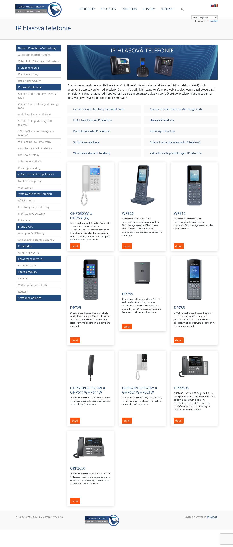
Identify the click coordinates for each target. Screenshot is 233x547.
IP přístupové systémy (31, 213)
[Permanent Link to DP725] (90, 279)
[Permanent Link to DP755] (142, 273)
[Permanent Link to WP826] (142, 185)
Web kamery (25, 187)
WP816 (179, 213)
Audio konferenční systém (34, 54)
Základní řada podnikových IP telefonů (36, 133)
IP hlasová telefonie (30, 87)
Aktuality (108, 9)
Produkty (87, 9)
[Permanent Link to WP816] (194, 185)
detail (75, 246)
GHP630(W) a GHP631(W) (81, 215)
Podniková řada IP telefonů (34, 114)
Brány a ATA (25, 226)
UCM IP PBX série (28, 252)
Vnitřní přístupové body (32, 285)
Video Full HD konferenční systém (38, 61)
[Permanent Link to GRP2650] (90, 447)
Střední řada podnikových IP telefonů (35, 123)
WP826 (128, 213)
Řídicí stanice (26, 200)
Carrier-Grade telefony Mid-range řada (38, 106)
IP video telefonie (28, 67)
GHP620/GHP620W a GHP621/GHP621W (139, 390)
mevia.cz (212, 517)
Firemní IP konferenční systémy (37, 48)
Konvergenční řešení (30, 259)
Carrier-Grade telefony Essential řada (37, 95)
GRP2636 (181, 387)
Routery (23, 291)
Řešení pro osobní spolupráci (36, 174)
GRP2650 (77, 468)
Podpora (129, 9)
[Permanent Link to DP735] (194, 279)
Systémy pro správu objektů (35, 194)
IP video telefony (28, 74)
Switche (23, 278)
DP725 (75, 307)
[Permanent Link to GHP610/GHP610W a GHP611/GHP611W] (90, 367)
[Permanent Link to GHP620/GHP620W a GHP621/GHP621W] (142, 367)
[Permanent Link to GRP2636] (194, 367)
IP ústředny (25, 246)
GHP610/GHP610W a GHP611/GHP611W (87, 390)
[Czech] (212, 5)
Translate (213, 21)
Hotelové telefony (28, 155)
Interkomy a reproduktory (33, 207)
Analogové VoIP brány (31, 233)
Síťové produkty (27, 272)
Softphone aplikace (30, 161)
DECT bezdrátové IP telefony (35, 148)
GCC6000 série (27, 265)
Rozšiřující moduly (29, 81)
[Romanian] (216, 5)
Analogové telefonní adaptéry (36, 239)
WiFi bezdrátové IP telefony (34, 142)
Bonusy (148, 9)
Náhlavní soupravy (29, 181)
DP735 (179, 307)
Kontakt (167, 9)
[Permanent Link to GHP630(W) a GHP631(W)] (90, 185)
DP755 (127, 293)
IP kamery (24, 220)
